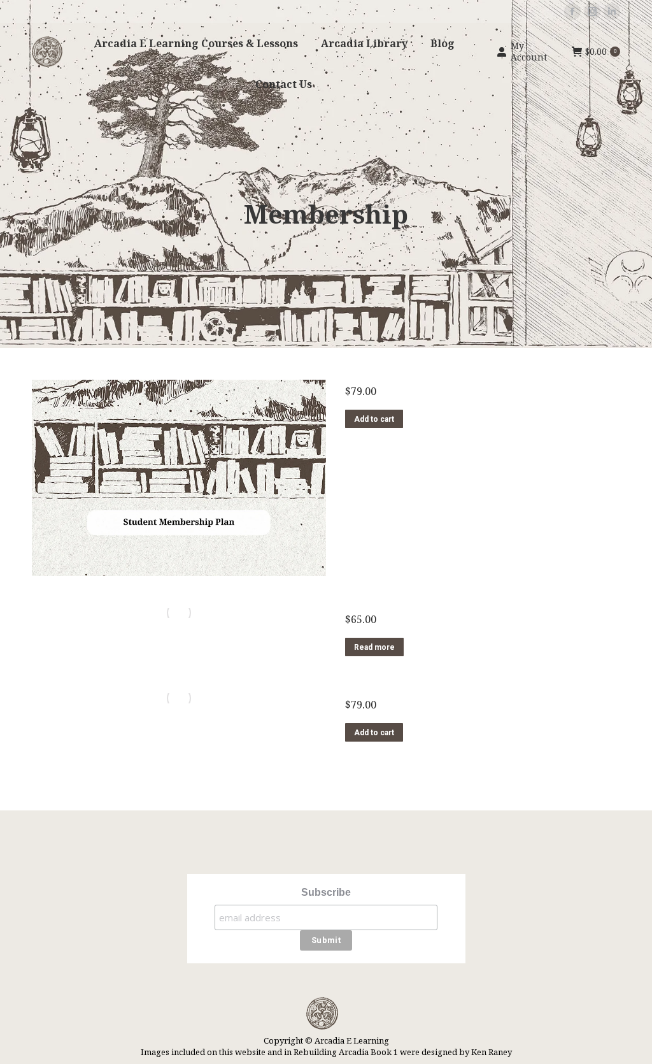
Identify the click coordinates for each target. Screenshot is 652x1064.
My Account (529, 51)
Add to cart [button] (374, 419)
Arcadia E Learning (352, 1040)
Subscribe (326, 892)
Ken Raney (491, 1052)
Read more (374, 647)
